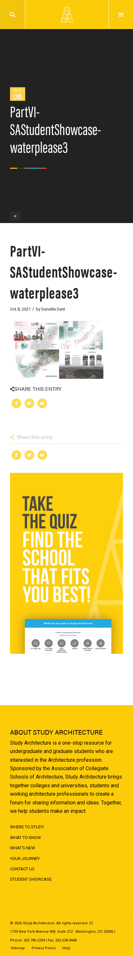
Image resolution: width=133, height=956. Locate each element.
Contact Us (22, 868)
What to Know (25, 837)
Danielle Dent (53, 309)
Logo (66, 14)
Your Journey (25, 858)
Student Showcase (31, 879)
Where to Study (27, 826)
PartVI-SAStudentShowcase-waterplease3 (63, 271)
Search (12, 14)
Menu (121, 14)
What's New (22, 847)
